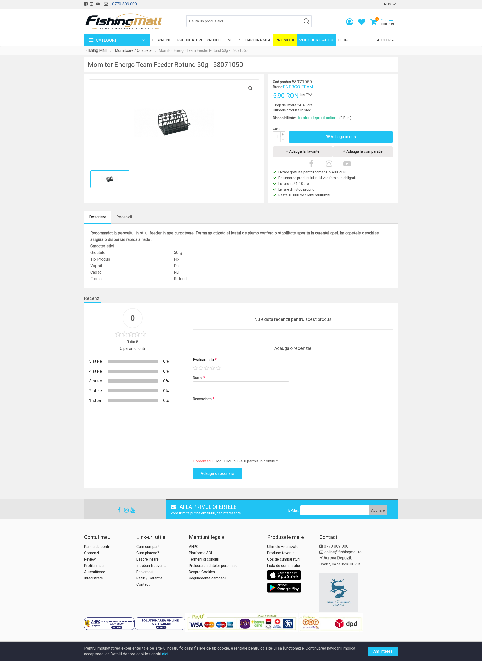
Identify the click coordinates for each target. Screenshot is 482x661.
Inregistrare (93, 578)
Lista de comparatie (283, 565)
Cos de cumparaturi (283, 559)
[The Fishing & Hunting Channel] (358, 592)
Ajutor (384, 40)
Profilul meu (94, 565)
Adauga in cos (343, 136)
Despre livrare (147, 559)
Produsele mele (222, 40)
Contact (143, 584)
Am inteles (383, 651)
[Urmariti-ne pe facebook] (86, 4)
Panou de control (98, 546)
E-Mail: (293, 510)
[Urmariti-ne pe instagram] (91, 4)
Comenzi (91, 553)
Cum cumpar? (148, 546)
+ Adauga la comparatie (363, 151)
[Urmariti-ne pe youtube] (98, 4)
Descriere (97, 217)
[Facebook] (117, 510)
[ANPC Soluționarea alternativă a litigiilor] (109, 623)
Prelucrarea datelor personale (213, 565)
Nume (199, 378)
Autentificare (94, 572)
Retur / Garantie (149, 578)
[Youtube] (130, 510)
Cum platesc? (147, 553)
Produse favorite (281, 553)
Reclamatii (144, 572)
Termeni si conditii (204, 559)
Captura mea (257, 40)
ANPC (194, 546)
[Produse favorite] (361, 23)
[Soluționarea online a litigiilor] (160, 623)
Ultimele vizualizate (282, 546)
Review (90, 559)
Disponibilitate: (284, 118)
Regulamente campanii (207, 578)
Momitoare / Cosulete (133, 50)
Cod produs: (282, 82)
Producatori (189, 40)
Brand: (278, 87)
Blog (343, 40)
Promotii (284, 40)
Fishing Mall (96, 50)
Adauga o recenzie (217, 473)
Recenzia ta (203, 399)
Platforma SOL (201, 553)
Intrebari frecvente (151, 565)
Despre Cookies (202, 572)
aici (165, 654)
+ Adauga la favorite (302, 151)
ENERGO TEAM (298, 86)
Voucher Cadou (316, 40)
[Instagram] (124, 510)
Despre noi (162, 40)
